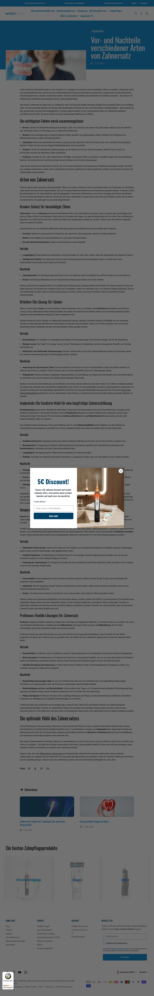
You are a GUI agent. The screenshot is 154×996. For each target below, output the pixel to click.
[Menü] (12, 973)
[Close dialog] (121, 471)
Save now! (53, 516)
